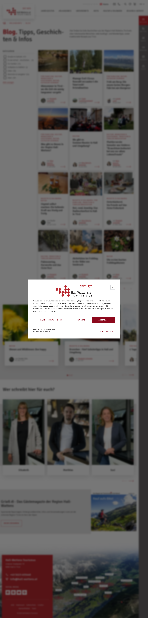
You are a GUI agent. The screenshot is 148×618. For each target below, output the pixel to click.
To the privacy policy (106, 331)
